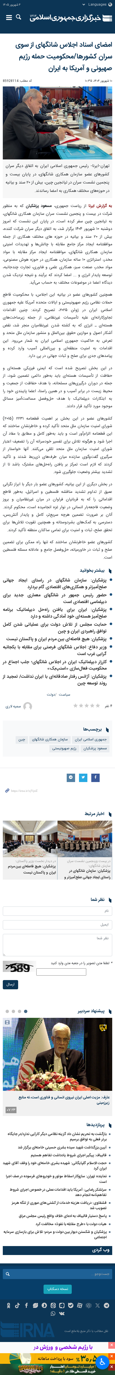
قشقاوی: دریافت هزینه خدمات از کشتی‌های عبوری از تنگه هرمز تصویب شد (59, 1205)
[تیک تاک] (17, 1306)
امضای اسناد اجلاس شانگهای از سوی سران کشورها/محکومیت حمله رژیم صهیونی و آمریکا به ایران (63, 56)
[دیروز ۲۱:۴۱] (57, 1054)
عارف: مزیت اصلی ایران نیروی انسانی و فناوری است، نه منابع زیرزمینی (63, 1100)
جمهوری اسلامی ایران (91, 740)
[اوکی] (8, 1306)
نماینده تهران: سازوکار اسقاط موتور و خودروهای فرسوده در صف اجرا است (56, 1179)
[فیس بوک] (26, 1306)
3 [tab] (13, 1011)
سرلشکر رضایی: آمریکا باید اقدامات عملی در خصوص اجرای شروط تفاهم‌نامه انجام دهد (58, 1192)
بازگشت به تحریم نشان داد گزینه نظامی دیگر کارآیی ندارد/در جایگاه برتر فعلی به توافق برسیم (57, 1137)
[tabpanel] (57, 1067)
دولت (51, 695)
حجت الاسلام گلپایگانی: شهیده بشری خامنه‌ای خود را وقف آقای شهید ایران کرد (55, 1166)
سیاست (64, 695)
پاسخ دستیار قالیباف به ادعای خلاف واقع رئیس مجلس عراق (63, 1216)
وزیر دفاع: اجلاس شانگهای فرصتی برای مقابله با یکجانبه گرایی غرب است (55, 651)
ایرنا (65, 18)
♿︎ (103, 1362)
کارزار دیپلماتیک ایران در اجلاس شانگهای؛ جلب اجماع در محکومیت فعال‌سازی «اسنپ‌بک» (55, 665)
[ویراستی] (35, 1306)
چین (21, 740)
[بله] (71, 1306)
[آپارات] (79, 1306)
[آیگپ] (62, 1306)
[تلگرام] (106, 1306)
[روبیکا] (88, 1306)
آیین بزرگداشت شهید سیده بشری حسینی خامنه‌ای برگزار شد (62, 1148)
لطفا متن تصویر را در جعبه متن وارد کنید (81, 963)
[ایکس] (97, 1306)
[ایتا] (53, 1306)
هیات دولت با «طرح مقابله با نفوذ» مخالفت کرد (71, 1224)
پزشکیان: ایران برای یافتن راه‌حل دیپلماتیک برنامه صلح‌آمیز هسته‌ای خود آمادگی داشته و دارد (55, 613)
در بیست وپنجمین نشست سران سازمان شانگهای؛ (89, 863)
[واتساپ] (53, 1314)
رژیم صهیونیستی (64, 749)
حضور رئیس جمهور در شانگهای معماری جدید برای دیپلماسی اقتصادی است (55, 599)
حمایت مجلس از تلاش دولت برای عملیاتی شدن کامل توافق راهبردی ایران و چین (55, 628)
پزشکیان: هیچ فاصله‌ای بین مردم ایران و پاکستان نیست (56, 639)
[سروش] (44, 1306)
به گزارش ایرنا (100, 206)
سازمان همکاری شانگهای (50, 740)
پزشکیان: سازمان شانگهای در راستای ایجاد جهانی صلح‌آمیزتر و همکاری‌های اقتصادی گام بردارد (55, 584)
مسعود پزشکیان (95, 749)
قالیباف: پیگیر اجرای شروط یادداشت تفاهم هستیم (69, 1155)
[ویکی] (62, 1314)
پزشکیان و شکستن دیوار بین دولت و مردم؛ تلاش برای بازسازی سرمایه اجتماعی (55, 1234)
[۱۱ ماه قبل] (85, 839)
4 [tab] (7, 1011)
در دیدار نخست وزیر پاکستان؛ (36, 861)
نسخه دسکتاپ (57, 1289)
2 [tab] (19, 1011)
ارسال (10, 985)
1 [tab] (25, 1011)
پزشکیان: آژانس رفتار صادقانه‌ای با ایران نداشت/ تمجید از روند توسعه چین (55, 680)
